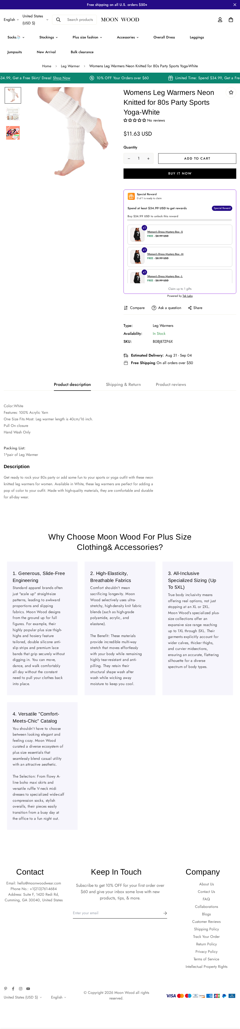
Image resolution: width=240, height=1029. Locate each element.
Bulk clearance (82, 52)
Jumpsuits (15, 52)
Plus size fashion (85, 37)
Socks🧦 (14, 37)
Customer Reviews (206, 921)
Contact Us (206, 891)
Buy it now (180, 173)
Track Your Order (206, 936)
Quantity (130, 147)
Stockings (46, 37)
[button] (135, 120)
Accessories (126, 37)
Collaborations (206, 906)
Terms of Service (206, 959)
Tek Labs (188, 296)
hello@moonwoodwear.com (39, 883)
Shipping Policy (206, 929)
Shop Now (66, 78)
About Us (206, 884)
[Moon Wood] (120, 20)
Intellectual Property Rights (206, 966)
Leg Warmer (70, 66)
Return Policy (206, 944)
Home (46, 66)
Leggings (197, 37)
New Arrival (46, 52)
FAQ (206, 899)
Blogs (206, 914)
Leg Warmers (163, 325)
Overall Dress (164, 37)
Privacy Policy (206, 951)
